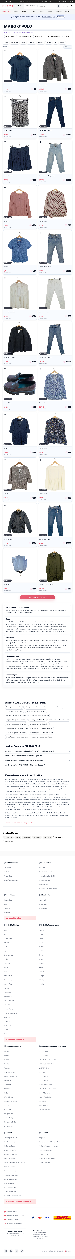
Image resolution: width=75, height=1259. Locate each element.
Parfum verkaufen (10, 1187)
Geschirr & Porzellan (11, 1076)
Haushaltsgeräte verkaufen (13, 1196)
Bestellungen (43, 904)
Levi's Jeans (43, 1101)
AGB (5, 904)
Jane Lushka (8, 992)
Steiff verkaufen (9, 1167)
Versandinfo (8, 876)
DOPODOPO (8, 1025)
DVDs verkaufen (9, 1183)
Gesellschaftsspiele (10, 1101)
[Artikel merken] (5, 51)
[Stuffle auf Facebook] (11, 1251)
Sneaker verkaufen (10, 1154)
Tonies (6, 959)
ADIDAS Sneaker (44, 1109)
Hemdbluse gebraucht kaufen (38, 724)
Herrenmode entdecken (12, 823)
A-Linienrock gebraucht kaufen (16, 724)
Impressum (7, 908)
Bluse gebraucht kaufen (13, 707)
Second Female (39, 36)
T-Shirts (41, 930)
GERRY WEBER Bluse (46, 1085)
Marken (67, 11)
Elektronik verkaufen (46, 1150)
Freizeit (50, 11)
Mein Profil (42, 900)
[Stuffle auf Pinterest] (17, 1251)
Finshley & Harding (10, 1013)
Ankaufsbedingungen (11, 880)
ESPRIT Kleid (43, 1076)
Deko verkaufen (9, 1158)
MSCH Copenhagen (25, 36)
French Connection (54, 36)
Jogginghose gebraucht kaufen (42, 737)
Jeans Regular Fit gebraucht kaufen (17, 737)
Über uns (42, 868)
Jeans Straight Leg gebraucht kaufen (41, 732)
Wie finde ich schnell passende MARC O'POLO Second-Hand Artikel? (29, 751)
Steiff (5, 934)
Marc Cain (7, 1005)
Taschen (7, 1068)
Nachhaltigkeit (44, 884)
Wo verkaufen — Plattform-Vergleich (51, 1142)
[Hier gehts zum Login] (62, 6)
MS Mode (7, 1030)
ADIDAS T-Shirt (44, 1068)
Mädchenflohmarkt (13, 1233)
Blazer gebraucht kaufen (37, 720)
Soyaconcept (68, 36)
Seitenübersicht (9, 841)
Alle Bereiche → (9, 1126)
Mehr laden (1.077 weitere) (37, 597)
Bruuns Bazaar (10, 36)
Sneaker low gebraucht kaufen (16, 732)
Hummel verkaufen (10, 1171)
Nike (5, 972)
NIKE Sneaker (43, 1105)
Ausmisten (36, 1236)
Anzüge (41, 976)
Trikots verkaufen (10, 1142)
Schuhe (41, 980)
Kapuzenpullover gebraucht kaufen (17, 728)
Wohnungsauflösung (39, 1234)
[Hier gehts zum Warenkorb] (71, 6)
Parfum (6, 1105)
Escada (6, 988)
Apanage (7, 1017)
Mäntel (41, 967)
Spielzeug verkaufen (11, 1179)
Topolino (7, 1021)
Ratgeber (42, 1138)
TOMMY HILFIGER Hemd (47, 1089)
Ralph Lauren (8, 980)
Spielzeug (59, 11)
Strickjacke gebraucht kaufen (39, 715)
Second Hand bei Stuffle (47, 876)
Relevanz (68, 47)
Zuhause (41, 11)
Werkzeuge (8, 1109)
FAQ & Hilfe (7, 868)
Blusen (41, 942)
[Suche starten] (58, 6)
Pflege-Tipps (43, 1154)
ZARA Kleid (42, 1072)
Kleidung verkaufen (27, 823)
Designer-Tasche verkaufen (48, 1146)
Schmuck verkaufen (10, 1192)
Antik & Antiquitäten (10, 1118)
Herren (24, 11)
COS (5, 1034)
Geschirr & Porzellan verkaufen (14, 1163)
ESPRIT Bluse (43, 1080)
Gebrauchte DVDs (10, 1122)
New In (6, 11)
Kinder (33, 11)
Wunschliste (43, 908)
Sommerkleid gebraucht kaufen (16, 715)
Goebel (18, 837)
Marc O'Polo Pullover (46, 1097)
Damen (15, 11)
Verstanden (60, 16)
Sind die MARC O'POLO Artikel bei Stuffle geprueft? (23, 756)
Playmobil (7, 963)
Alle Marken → (59, 837)
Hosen (41, 955)
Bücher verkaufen (10, 1146)
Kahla (6, 947)
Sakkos (41, 972)
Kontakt (6, 872)
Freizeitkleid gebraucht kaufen (36, 711)
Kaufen (18, 6)
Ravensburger (8, 955)
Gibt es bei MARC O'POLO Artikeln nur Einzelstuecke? (24, 760)
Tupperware (26, 837)
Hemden (42, 947)
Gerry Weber (47, 837)
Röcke (41, 959)
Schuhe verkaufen (10, 1150)
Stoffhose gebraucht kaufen (53, 707)
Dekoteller (7, 1080)
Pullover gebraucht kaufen (14, 711)
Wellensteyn (37, 837)
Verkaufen (30, 6)
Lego (5, 951)
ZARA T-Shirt (43, 1055)
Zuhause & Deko (9, 1072)
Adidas (6, 967)
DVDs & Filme (8, 1097)
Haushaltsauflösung (40, 1232)
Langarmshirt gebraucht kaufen (16, 720)
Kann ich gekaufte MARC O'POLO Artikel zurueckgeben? (25, 765)
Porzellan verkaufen (11, 1175)
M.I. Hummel (8, 837)
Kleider (41, 938)
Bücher (6, 1093)
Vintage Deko (8, 1114)
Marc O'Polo (8, 984)
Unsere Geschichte (45, 872)
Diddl (5, 930)
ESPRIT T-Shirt (44, 1051)
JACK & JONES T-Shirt (46, 1064)
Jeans (41, 951)
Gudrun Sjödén (9, 1001)
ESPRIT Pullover (44, 1093)
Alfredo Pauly (8, 1009)
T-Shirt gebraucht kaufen (33, 707)
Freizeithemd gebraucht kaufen (59, 720)
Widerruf (7, 912)
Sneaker (41, 984)
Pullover (41, 934)
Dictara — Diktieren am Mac (48, 888)
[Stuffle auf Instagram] (6, 1251)
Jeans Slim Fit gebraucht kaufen (42, 728)
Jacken (41, 963)
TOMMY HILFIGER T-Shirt (47, 1060)
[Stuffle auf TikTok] (22, 1251)
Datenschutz (8, 900)
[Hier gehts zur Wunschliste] (67, 6)
